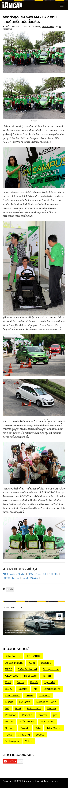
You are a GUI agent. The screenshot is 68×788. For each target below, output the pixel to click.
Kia (35, 689)
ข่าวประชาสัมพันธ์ (48, 26)
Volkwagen (12, 741)
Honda (34, 682)
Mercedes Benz (46, 702)
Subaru (9, 728)
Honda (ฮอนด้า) (30, 578)
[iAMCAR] (11, 5)
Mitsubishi (34, 708)
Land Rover (12, 695)
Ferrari (16, 578)
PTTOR (9, 721)
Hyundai (49, 682)
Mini (18, 708)
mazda (10, 589)
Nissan (51, 708)
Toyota (40, 734)
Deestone (30, 675)
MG (7, 708)
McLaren (24, 702)
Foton (20, 682)
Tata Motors (54, 728)
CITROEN (53, 574)
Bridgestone (51, 669)
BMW (30, 574)
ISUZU (9, 689)
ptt (55, 715)
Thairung (24, 734)
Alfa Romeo (13, 656)
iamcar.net (30, 781)
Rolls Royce (26, 721)
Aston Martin (17, 574)
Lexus (29, 695)
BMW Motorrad (27, 669)
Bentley (46, 663)
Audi (32, 663)
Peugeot (10, 715)
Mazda (9, 702)
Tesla (8, 734)
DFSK (7, 578)
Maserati (44, 695)
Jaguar (23, 689)
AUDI (5, 574)
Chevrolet (40, 574)
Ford (8, 682)
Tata (38, 728)
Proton (42, 715)
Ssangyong (47, 721)
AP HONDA (34, 656)
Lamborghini (51, 689)
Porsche (27, 715)
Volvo (28, 741)
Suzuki (25, 728)
